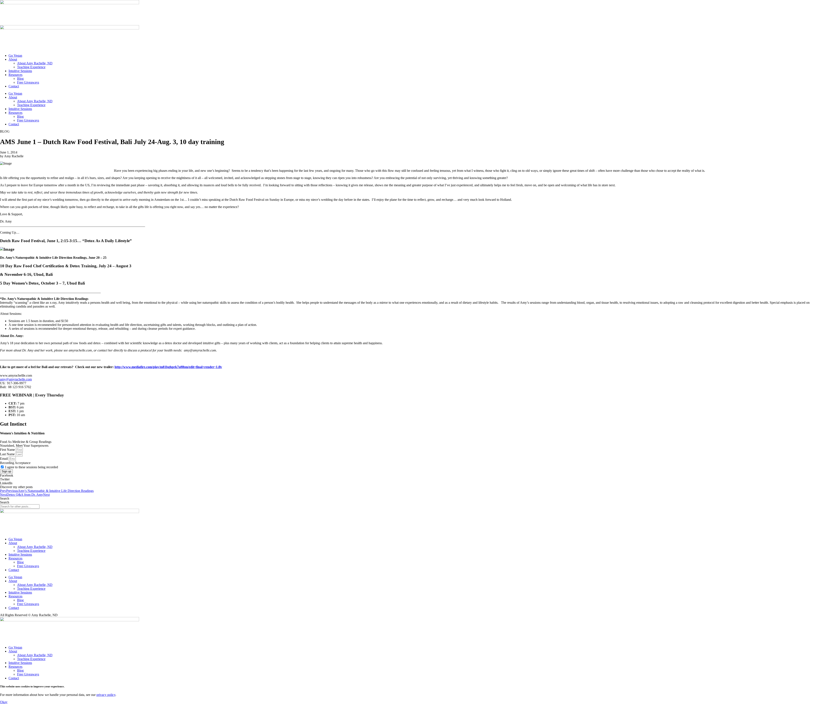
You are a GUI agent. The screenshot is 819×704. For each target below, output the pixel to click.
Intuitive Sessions (20, 71)
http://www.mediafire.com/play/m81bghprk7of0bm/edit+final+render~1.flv (168, 367)
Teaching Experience (31, 67)
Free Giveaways (28, 82)
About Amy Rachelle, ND (34, 63)
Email (4, 458)
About (13, 59)
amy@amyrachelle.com (16, 379)
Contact (14, 86)
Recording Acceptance (15, 463)
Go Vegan (15, 55)
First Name (8, 449)
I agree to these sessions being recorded (31, 467)
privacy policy (105, 695)
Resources (15, 75)
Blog (20, 78)
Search (4, 498)
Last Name (8, 454)
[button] (409, 475)
